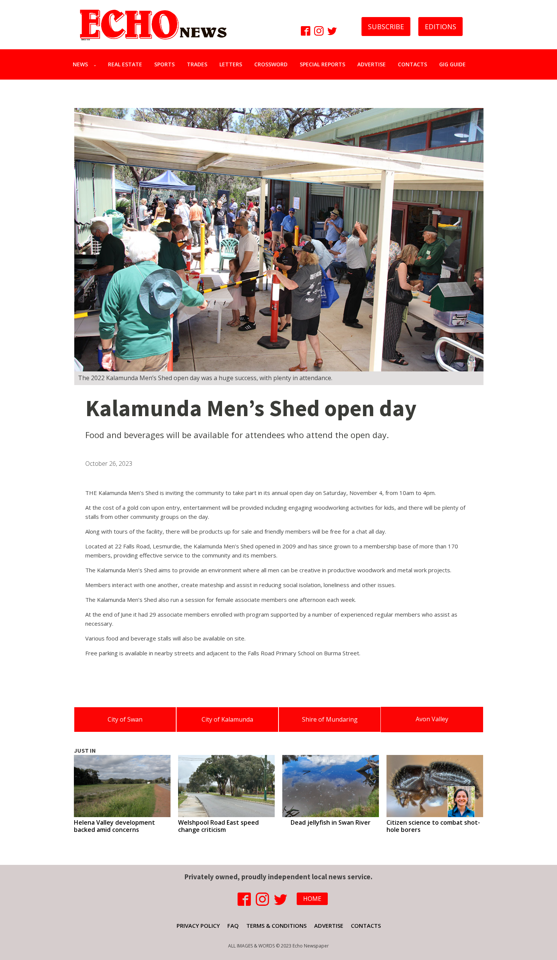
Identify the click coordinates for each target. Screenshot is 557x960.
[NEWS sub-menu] (96, 64)
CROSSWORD (271, 64)
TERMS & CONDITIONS (276, 925)
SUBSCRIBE (386, 26)
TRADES (197, 64)
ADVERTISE (371, 64)
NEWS (80, 64)
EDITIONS (440, 26)
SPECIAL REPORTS (322, 64)
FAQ (233, 925)
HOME (312, 898)
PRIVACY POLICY (198, 925)
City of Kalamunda (227, 719)
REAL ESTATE (125, 64)
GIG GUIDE (452, 64)
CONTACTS (412, 64)
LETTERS (230, 64)
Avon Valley (432, 719)
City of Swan (125, 719)
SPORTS (164, 64)
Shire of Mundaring (330, 719)
